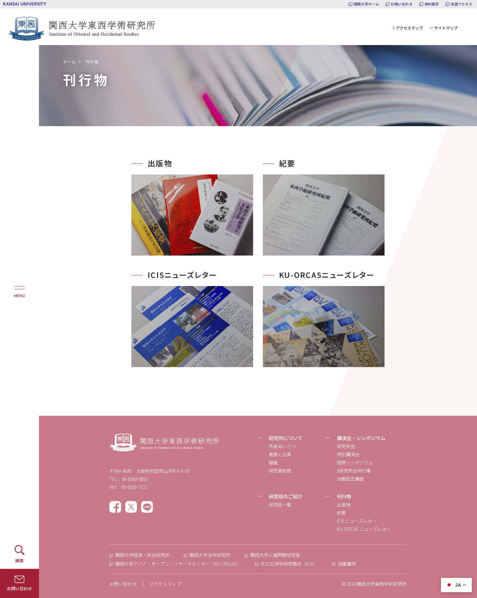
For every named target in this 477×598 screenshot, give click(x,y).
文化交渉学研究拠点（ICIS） (289, 563)
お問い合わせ (401, 4)
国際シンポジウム (355, 462)
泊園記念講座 (350, 478)
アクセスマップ (409, 27)
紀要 (341, 512)
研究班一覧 (280, 504)
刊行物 (344, 496)
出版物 (343, 504)
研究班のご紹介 (286, 496)
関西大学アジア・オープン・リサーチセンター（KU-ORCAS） (178, 563)
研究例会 (346, 446)
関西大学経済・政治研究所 (142, 555)
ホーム (69, 61)
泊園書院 (347, 563)
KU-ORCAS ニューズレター (364, 529)
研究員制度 (280, 470)
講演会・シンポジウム (361, 438)
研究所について (286, 438)
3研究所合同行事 (354, 470)
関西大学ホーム (366, 4)
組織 (273, 462)
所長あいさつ (282, 446)
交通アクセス (461, 4)
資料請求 (431, 4)
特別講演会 (348, 454)
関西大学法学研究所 (210, 555)
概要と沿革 (280, 454)
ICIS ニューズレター (357, 521)
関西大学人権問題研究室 (275, 555)
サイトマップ (446, 27)
